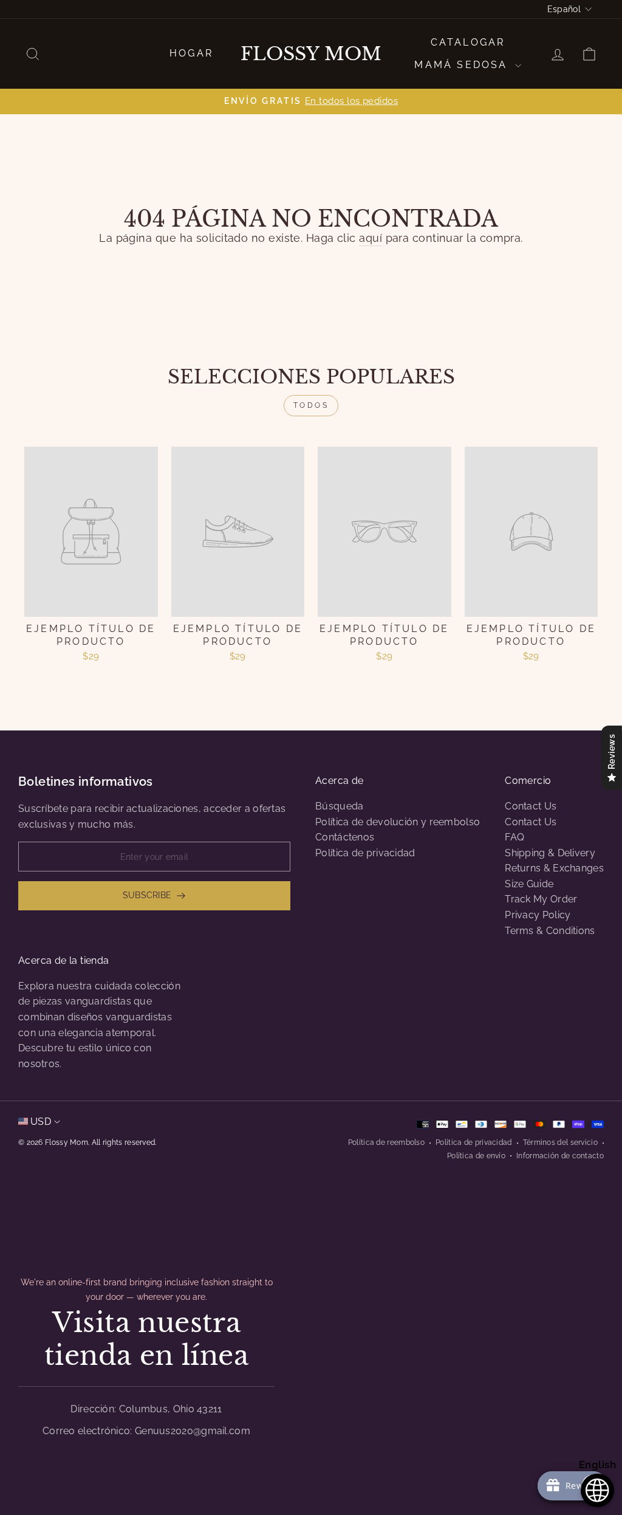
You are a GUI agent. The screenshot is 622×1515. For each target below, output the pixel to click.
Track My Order (541, 899)
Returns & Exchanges (554, 868)
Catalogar (468, 42)
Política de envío (476, 1156)
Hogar (191, 53)
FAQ (514, 837)
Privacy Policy (537, 915)
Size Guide (529, 884)
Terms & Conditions (550, 930)
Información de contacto (560, 1156)
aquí (370, 238)
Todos (311, 405)
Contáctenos (344, 837)
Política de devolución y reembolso (397, 822)
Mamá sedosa (462, 64)
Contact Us (530, 806)
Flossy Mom (311, 54)
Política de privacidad (365, 853)
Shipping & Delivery (550, 853)
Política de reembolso (386, 1142)
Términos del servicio (560, 1142)
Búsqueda (339, 806)
